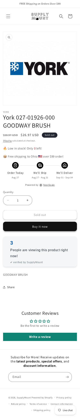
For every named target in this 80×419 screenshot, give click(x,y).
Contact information (62, 403)
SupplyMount (24, 397)
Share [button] (11, 287)
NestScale (49, 185)
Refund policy (18, 403)
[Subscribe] (67, 377)
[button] (8, 16)
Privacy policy (64, 397)
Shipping (7, 140)
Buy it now (40, 226)
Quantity (8, 192)
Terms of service (38, 403)
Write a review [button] (40, 337)
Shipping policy (41, 410)
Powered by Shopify (42, 397)
